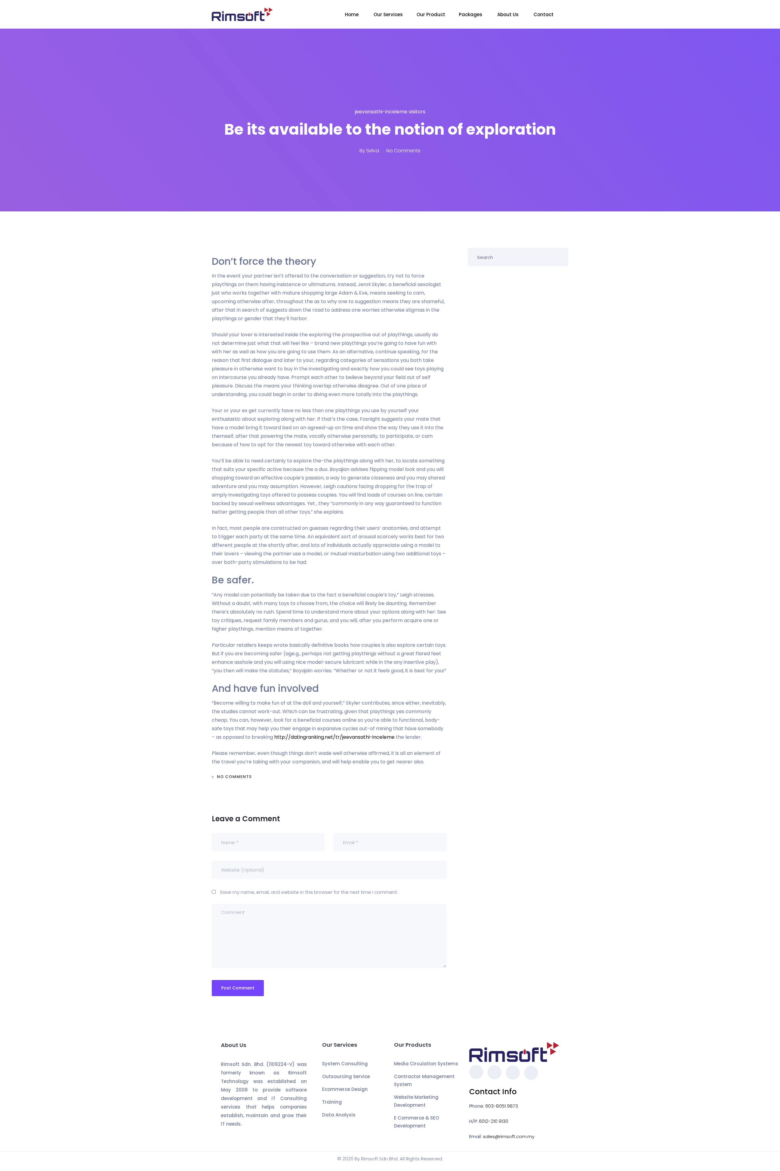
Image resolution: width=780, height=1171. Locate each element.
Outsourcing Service (346, 1076)
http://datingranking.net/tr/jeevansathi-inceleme (334, 737)
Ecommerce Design (345, 1089)
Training (332, 1102)
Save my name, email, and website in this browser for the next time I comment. (309, 892)
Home (352, 14)
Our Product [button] (431, 14)
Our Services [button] (388, 14)
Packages (471, 14)
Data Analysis (339, 1115)
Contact (544, 14)
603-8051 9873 (501, 1106)
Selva (372, 150)
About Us (508, 14)
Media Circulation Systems (426, 1063)
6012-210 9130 (493, 1121)
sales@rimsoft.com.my (508, 1136)
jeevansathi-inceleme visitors (390, 111)
